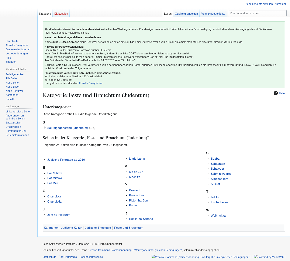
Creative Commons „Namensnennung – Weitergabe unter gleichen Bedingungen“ (135, 250)
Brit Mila (52, 183)
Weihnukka (218, 215)
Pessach (135, 190)
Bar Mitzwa (54, 173)
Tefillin (215, 197)
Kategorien (51, 227)
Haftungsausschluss (91, 256)
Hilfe (282, 93)
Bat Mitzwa (54, 178)
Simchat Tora (219, 178)
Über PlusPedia (68, 256)
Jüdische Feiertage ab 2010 (66, 159)
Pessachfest (137, 195)
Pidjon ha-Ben (138, 200)
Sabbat (215, 158)
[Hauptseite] (19, 17)
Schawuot (217, 168)
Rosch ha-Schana (141, 218)
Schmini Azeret (221, 173)
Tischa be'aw (219, 202)
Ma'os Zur (136, 171)
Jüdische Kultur (71, 227)
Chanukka (54, 196)
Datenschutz (49, 256)
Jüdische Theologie (98, 227)
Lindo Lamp (137, 158)
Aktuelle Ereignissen (91, 83)
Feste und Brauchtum (128, 227)
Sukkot (215, 184)
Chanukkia (54, 201)
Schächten (218, 163)
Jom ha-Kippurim (58, 214)
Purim (133, 205)
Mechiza (134, 177)
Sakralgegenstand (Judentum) (67, 127)
